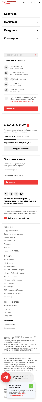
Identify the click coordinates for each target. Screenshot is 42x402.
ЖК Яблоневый (9, 266)
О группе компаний (11, 230)
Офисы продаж (9, 328)
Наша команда (9, 237)
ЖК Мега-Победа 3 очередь (14, 270)
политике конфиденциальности (21, 101)
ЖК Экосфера (9, 260)
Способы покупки (11, 302)
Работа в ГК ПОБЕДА (11, 251)
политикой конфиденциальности (17, 394)
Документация (9, 241)
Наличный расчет (10, 305)
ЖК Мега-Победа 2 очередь (14, 273)
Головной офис (9, 324)
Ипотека (7, 309)
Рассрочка (8, 316)
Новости (7, 247)
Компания (8, 227)
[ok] (11, 194)
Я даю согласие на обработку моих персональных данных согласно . (23, 99)
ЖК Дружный (9, 283)
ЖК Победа (8, 297)
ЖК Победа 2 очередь (12, 293)
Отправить (10, 109)
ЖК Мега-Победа (10, 276)
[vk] (6, 194)
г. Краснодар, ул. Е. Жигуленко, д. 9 (17, 143)
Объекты (8, 256)
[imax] (21, 194)
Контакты (8, 321)
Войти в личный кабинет (18, 218)
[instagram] (16, 194)
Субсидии (7, 312)
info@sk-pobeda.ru (21, 149)
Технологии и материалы (13, 234)
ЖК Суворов (8, 263)
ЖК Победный (9, 287)
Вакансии (7, 244)
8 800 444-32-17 (15, 125)
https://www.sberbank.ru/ (13, 343)
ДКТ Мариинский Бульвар (13, 290)
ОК (31, 386)
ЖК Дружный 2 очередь (13, 280)
